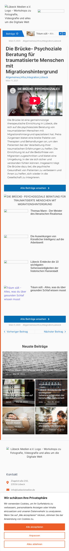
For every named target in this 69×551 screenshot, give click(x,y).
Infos (8, 390)
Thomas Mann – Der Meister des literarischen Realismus (35, 370)
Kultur (9, 366)
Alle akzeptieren (34, 526)
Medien (20, 390)
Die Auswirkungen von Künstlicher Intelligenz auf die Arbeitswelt (19, 395)
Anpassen (34, 535)
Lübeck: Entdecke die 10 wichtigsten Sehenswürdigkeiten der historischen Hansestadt (52, 394)
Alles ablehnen (34, 544)
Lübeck (15, 366)
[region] (34, 522)
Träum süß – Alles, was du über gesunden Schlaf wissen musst (20, 420)
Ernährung (43, 415)
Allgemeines (44, 384)
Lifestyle (10, 415)
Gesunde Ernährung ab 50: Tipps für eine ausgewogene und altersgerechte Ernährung (53, 421)
